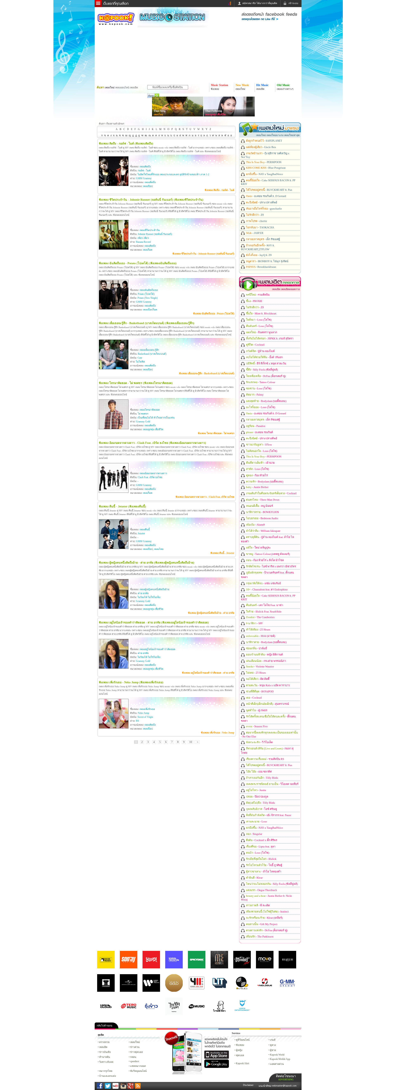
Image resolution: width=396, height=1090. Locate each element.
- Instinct (267, 911)
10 (190, 742)
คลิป (105, 1029)
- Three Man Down (262, 499)
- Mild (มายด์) (260, 635)
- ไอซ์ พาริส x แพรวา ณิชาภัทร (270, 566)
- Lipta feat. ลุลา (260, 846)
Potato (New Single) (148, 297)
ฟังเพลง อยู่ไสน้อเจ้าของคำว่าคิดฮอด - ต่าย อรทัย (208, 672)
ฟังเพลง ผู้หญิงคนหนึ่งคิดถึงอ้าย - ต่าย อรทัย (211, 612)
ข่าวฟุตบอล (136, 1052)
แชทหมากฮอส (249, 1029)
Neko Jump (143, 713)
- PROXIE (253, 301)
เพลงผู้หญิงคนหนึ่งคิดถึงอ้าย (154, 589)
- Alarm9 (255, 524)
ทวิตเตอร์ (187, 1029)
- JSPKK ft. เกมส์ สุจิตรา (269, 338)
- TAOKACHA (259, 227)
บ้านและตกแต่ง (107, 1076)
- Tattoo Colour (260, 382)
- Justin (255, 790)
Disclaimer (248, 1085)
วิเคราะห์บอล (106, 1061)
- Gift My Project (261, 924)
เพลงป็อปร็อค (150, 309)
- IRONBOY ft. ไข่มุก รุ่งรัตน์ (266, 261)
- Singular (253, 833)
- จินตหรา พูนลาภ (261, 332)
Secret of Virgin (145, 717)
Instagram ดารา (208, 1029)
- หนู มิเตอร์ (259, 505)
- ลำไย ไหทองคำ (263, 871)
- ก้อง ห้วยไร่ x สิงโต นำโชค (264, 560)
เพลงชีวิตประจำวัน (150, 230)
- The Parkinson (259, 936)
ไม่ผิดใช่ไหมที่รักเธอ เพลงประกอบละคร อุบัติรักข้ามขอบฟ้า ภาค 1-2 (173, 174)
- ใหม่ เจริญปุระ (258, 547)
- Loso (256, 821)
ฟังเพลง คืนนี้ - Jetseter (222, 553)
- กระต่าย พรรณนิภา (265, 660)
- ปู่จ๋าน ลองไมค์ (260, 351)
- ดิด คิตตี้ (257, 678)
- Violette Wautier (259, 666)
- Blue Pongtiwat (265, 167)
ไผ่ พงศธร (143, 413)
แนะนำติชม (265, 1085)
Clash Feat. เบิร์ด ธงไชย (150, 477)
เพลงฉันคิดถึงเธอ (149, 290)
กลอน (228, 1029)
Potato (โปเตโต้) (146, 294)
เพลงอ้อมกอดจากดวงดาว (153, 473)
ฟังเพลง (240, 1045)
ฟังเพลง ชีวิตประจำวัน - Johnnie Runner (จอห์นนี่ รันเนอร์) (203, 253)
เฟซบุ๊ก (167, 1029)
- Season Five (256, 726)
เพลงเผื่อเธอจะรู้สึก (149, 349)
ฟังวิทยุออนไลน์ (138, 1071)
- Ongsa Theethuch (261, 890)
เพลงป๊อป (148, 186)
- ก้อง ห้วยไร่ (256, 475)
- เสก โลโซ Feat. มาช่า (264, 605)
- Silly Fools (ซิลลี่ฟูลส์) (261, 369)
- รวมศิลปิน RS (264, 759)
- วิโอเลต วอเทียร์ (271, 784)
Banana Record (143, 242)
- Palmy (254, 394)
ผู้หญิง (239, 1050)
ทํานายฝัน (104, 1057)
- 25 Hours (257, 629)
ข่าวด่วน (134, 1047)
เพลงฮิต (103, 1047)
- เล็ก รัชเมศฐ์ (262, 239)
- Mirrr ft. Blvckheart (260, 313)
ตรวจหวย (104, 1042)
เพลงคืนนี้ (145, 529)
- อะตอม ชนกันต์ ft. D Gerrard (265, 196)
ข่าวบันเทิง (105, 1052)
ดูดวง (273, 1045)
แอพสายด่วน (277, 1064)
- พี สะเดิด (257, 905)
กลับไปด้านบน (104, 1025)
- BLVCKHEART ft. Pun (268, 189)
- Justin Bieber (256, 487)
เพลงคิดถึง (145, 166)
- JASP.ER (254, 233)
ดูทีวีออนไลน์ (243, 1039)
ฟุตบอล (240, 1055)
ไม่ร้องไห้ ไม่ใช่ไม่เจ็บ (149, 597)
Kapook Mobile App (280, 1059)
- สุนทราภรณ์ (267, 703)
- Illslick (260, 858)
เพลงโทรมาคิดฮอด (150, 409)
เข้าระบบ (293, 3)
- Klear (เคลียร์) (264, 917)
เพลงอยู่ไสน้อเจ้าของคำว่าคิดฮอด (157, 649)
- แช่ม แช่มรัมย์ (263, 583)
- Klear (254, 877)
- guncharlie (263, 208)
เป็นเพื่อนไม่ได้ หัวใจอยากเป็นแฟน (156, 417)
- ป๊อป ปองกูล (256, 796)
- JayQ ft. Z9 (258, 255)
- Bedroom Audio (261, 518)
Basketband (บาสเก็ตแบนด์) (152, 353)
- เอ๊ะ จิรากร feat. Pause (268, 815)
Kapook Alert (242, 1063)
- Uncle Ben (260, 147)
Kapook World (277, 1054)
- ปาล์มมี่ (256, 648)
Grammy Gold (143, 421)
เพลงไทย (158, 114)
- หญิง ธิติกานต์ (264, 654)
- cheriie (256, 221)
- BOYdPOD (259, 691)
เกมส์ (272, 1039)
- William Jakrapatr (262, 530)
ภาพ (125, 1029)
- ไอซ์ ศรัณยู (261, 808)
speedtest (134, 1061)
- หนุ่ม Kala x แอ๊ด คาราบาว (267, 685)
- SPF (254, 623)
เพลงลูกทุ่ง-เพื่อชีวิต (215, 114)
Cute (140, 357)
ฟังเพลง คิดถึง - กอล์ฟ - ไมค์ (219, 190)
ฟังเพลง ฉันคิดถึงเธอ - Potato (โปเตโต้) (213, 313)
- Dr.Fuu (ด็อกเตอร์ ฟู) (265, 376)
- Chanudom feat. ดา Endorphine (266, 589)
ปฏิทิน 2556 (146, 1029)
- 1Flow (258, 444)
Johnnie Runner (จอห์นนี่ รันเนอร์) (155, 234)
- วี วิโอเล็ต (259, 742)
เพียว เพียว (143, 238)
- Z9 (254, 214)
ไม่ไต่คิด (140, 361)
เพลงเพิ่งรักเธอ (147, 709)
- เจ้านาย (260, 462)
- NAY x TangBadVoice (264, 174)
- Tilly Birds (261, 777)
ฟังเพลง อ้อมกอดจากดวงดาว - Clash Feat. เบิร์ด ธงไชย (205, 496)
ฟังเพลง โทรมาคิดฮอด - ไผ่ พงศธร (216, 433)
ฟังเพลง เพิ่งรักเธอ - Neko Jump (217, 732)
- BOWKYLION (262, 512)
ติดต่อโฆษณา (286, 1077)
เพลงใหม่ (135, 1042)
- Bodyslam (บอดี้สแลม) (265, 401)
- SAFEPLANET (263, 140)
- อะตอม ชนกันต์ (259, 432)
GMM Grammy (144, 178)
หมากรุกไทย (270, 1029)
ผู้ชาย (273, 1050)
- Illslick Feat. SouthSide (263, 611)
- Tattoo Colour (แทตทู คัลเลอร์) (267, 554)
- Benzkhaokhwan (260, 266)
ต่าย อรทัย (143, 593)
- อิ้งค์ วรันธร (264, 357)
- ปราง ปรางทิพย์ (261, 202)
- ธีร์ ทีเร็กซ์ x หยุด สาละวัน (265, 363)
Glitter (290, 1029)
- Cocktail (255, 344)
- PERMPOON (263, 162)
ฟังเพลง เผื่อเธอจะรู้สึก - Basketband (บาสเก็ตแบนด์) (206, 373)
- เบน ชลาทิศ (258, 771)
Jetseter (141, 533)
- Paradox (255, 426)
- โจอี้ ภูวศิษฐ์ (263, 865)
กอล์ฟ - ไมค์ (144, 170)
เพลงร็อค (147, 249)
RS (137, 720)
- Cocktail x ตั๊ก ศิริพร (261, 840)
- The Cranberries (260, 617)
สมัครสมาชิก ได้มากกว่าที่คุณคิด (259, 3)
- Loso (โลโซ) (258, 319)
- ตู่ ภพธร (256, 710)
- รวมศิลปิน (257, 294)
